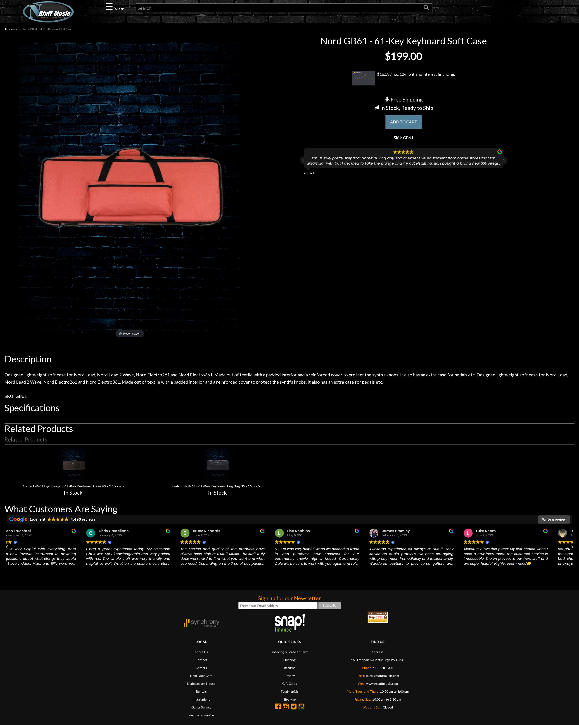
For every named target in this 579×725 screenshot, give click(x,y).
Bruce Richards (132, 531)
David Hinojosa (509, 531)
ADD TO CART (403, 121)
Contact (201, 660)
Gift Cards (289, 683)
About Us (201, 652)
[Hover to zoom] (129, 186)
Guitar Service (201, 707)
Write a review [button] (554, 519)
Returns (289, 668)
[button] (503, 160)
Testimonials (289, 691)
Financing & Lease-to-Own (289, 652)
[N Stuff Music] (48, 11)
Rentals (201, 691)
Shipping (289, 660)
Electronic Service (201, 715)
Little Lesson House (201, 683)
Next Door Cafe (201, 676)
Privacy (290, 676)
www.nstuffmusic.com (382, 683)
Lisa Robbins (224, 531)
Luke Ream (411, 531)
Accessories (12, 29)
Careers (201, 668)
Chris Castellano (39, 531)
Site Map (289, 699)
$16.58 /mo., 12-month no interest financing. (416, 74)
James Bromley (321, 531)
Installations (201, 699)
